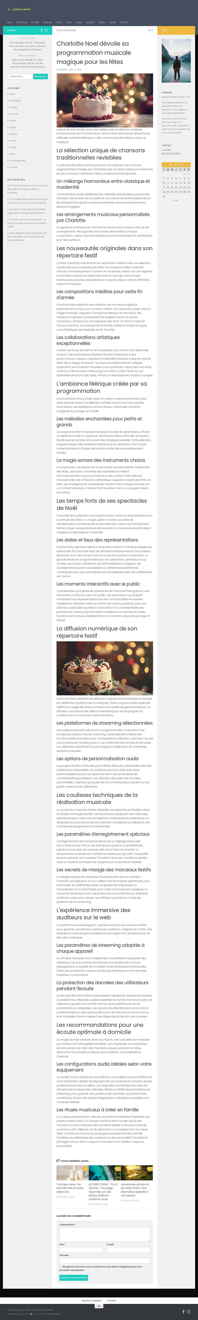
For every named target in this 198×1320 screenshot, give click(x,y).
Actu (9, 22)
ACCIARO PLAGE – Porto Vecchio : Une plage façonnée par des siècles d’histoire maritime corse (103, 1192)
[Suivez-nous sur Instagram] (46, 30)
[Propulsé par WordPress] (31, 1314)
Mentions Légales (171, 153)
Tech (69, 22)
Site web (64, 1255)
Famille (35, 22)
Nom (62, 1244)
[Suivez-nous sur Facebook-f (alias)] (41, 30)
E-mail (111, 1244)
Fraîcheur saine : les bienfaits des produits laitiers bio (70, 1188)
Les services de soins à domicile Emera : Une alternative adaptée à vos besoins (135, 1190)
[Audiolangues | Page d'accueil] (19, 9)
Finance (47, 22)
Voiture (124, 22)
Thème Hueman (53, 1314)
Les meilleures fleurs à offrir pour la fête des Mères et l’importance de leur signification (27, 236)
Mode (102, 22)
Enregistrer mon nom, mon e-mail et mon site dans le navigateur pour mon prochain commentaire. (100, 1268)
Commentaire (67, 1224)
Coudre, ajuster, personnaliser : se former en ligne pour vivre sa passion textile (27, 223)
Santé (112, 22)
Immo (59, 22)
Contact (166, 149)
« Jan (175, 200)
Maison (91, 22)
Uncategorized (66, 30)
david (64, 69)
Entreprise (21, 22)
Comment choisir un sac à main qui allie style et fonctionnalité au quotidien (27, 189)
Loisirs (79, 22)
